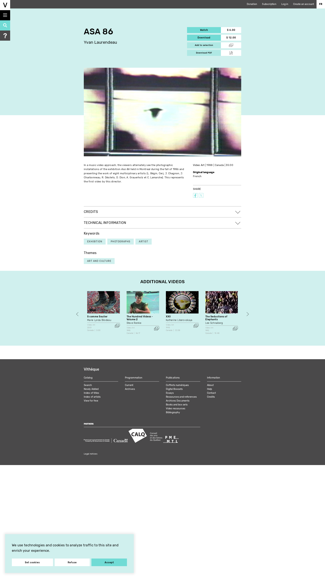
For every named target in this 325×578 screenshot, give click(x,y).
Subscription (269, 4)
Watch (210, 30)
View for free (91, 400)
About (210, 385)
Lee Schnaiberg (214, 323)
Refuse (72, 562)
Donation (252, 4)
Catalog (88, 377)
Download (209, 37)
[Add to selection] (117, 326)
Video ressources (175, 408)
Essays (170, 393)
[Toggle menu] (5, 15)
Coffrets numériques (177, 385)
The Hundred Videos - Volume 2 (140, 318)
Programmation (133, 377)
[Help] (5, 35)
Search (88, 385)
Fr (320, 4)
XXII (168, 316)
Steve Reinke (134, 323)
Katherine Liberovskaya (179, 320)
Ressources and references (181, 396)
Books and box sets (177, 404)
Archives (130, 389)
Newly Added (91, 389)
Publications (173, 377)
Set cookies (32, 562)
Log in (284, 4)
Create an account (303, 4)
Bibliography (173, 412)
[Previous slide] (77, 314)
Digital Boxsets (174, 389)
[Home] (5, 5)
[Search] (5, 25)
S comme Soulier (97, 316)
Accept (109, 562)
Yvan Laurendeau (100, 42)
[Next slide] (248, 314)
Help (209, 389)
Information (213, 377)
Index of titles (91, 393)
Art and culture (99, 261)
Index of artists (92, 396)
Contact (211, 393)
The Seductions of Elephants (216, 318)
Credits (211, 396)
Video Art (199, 165)
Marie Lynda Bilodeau (99, 320)
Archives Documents (177, 400)
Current (129, 385)
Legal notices (90, 454)
